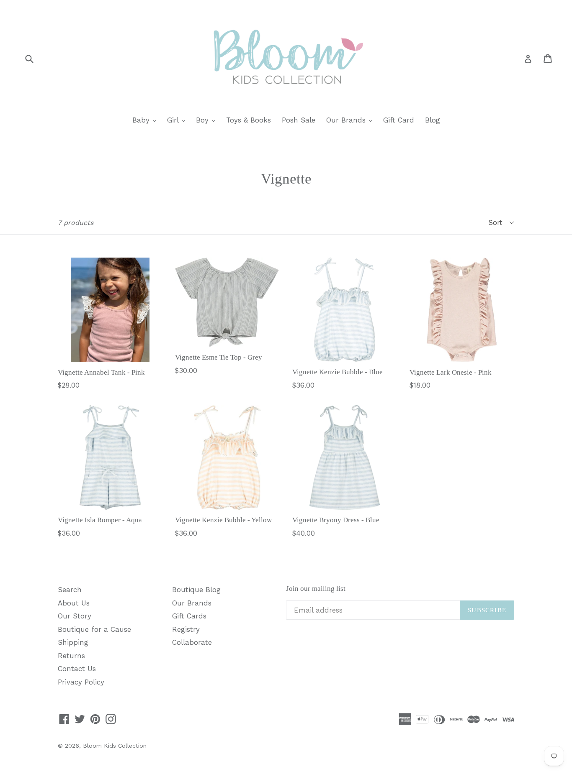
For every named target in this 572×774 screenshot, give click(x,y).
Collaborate (192, 642)
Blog (432, 120)
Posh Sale (298, 120)
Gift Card (398, 120)
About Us (74, 603)
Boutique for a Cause (94, 629)
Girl (178, 119)
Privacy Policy (81, 682)
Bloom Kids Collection (115, 745)
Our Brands (351, 119)
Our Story (74, 616)
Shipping (73, 642)
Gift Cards (189, 616)
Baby (146, 119)
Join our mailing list (315, 589)
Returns (71, 655)
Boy (207, 119)
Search (70, 589)
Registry (186, 629)
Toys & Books (248, 120)
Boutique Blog (196, 589)
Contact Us (77, 668)
